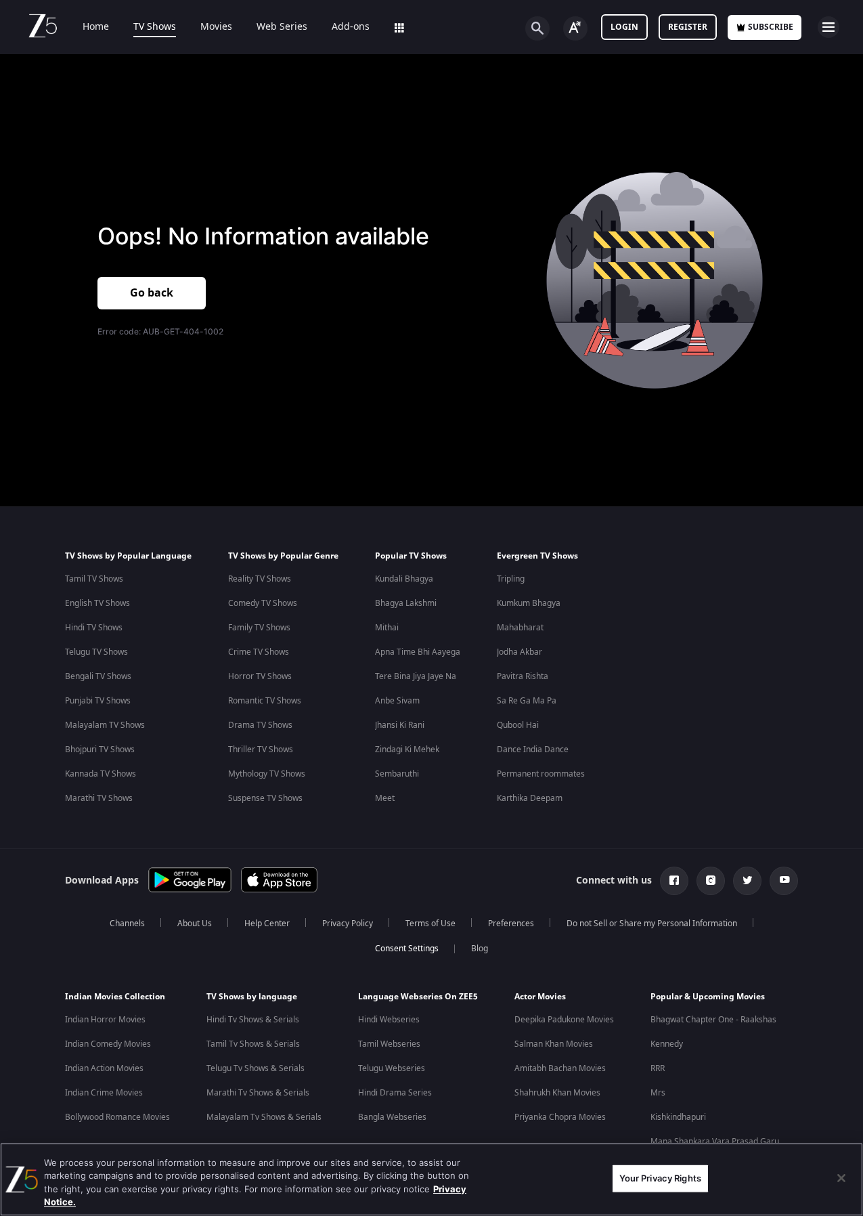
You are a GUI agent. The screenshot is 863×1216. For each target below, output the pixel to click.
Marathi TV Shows (99, 798)
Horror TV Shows (260, 676)
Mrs (657, 1093)
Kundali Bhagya (404, 579)
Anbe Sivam (397, 701)
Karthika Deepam (529, 798)
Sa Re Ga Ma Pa (526, 701)
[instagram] (710, 881)
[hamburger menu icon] (828, 27)
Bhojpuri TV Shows (100, 749)
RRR (657, 1068)
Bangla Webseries (392, 1117)
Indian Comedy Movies (108, 1044)
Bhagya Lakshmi (406, 603)
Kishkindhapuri (678, 1117)
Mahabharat (520, 628)
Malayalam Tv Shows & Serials (264, 1117)
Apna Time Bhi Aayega (417, 652)
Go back (151, 293)
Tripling (511, 579)
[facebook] (674, 881)
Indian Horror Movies (105, 1020)
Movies (216, 27)
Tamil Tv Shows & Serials (253, 1044)
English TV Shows (97, 603)
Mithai (387, 628)
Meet (385, 798)
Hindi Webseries (389, 1020)
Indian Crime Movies (104, 1093)
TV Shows (154, 27)
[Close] (841, 1178)
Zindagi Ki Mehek (407, 749)
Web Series (282, 27)
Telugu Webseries (391, 1068)
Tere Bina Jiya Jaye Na (415, 676)
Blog (479, 948)
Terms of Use (430, 923)
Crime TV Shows (258, 652)
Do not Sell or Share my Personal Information (652, 923)
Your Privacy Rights (660, 1178)
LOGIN (624, 27)
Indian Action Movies (104, 1068)
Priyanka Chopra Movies (560, 1117)
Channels (127, 923)
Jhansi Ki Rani (399, 725)
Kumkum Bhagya (528, 603)
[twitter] (747, 881)
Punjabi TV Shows (98, 701)
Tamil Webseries (389, 1044)
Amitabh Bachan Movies (560, 1068)
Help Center (267, 923)
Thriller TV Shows (260, 749)
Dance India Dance (533, 749)
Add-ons (351, 27)
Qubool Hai (518, 725)
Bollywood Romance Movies (117, 1117)
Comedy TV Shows (262, 603)
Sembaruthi (397, 774)
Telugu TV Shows (96, 652)
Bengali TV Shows (98, 676)
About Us (194, 923)
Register (687, 27)
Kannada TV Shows (100, 774)
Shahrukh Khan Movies (557, 1093)
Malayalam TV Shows (105, 725)
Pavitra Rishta (522, 676)
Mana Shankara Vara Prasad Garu (714, 1141)
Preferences (511, 923)
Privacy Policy (347, 923)
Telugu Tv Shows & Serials (255, 1068)
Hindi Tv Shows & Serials (252, 1020)
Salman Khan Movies (553, 1044)
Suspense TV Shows (265, 798)
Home (96, 27)
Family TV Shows (259, 628)
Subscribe (770, 27)
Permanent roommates (541, 774)
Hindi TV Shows (94, 628)
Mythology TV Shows (266, 774)
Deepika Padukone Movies (564, 1020)
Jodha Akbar (519, 652)
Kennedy (666, 1044)
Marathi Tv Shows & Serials (257, 1093)
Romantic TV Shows (264, 701)
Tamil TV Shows (94, 579)
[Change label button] (575, 28)
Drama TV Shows (260, 725)
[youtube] (784, 881)
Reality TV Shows (259, 579)
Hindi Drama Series (395, 1093)
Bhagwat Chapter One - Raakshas (713, 1020)
